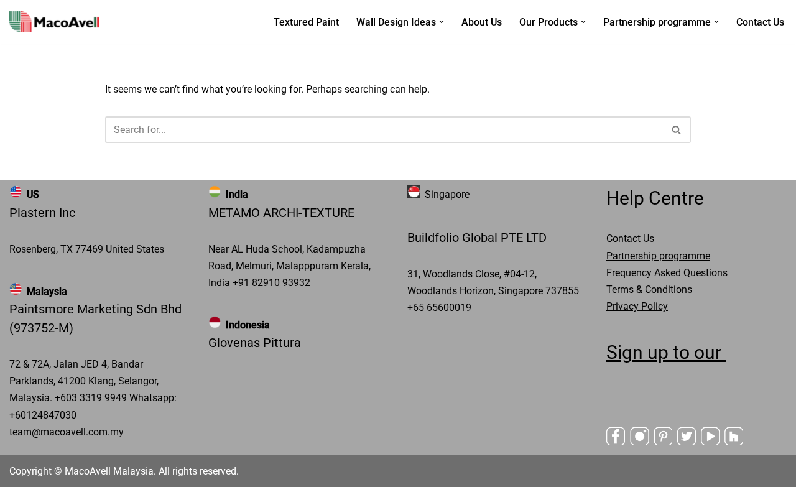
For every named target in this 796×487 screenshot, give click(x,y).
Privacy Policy (637, 306)
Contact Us (760, 22)
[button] (441, 21)
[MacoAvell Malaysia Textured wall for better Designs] (54, 21)
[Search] (677, 129)
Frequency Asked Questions (667, 273)
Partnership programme (658, 256)
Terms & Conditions (649, 289)
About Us (481, 22)
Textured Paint (306, 22)
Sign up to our (666, 352)
